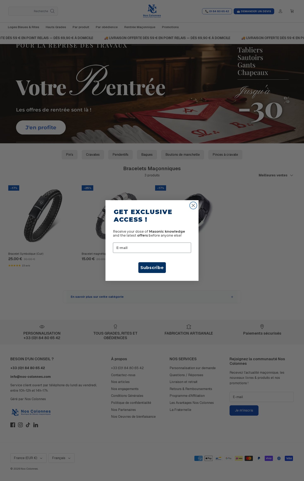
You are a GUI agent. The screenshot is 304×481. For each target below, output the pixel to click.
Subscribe (152, 267)
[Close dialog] (193, 205)
